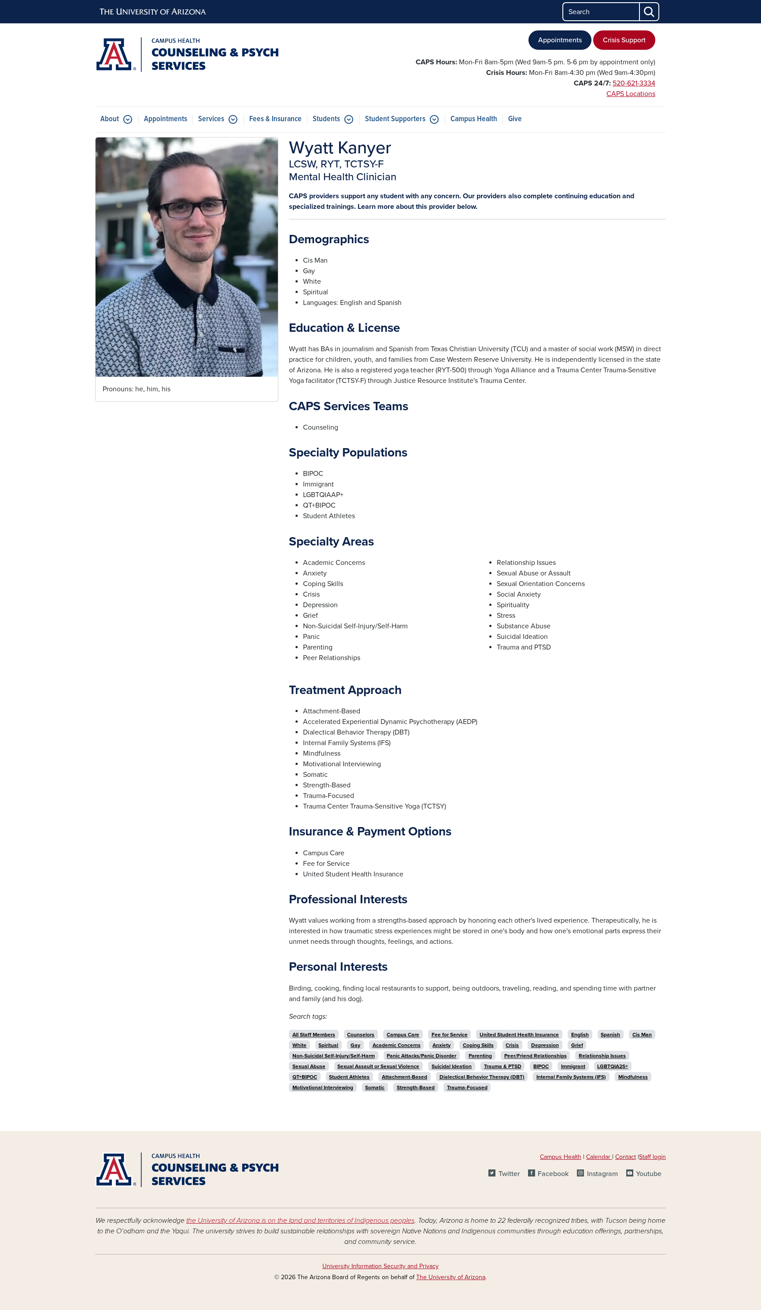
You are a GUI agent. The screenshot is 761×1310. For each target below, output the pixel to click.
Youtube (648, 1173)
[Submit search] (649, 11)
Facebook (553, 1173)
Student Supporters (395, 119)
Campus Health (474, 119)
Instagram (602, 1173)
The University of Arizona (450, 1277)
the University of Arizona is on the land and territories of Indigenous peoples (300, 1220)
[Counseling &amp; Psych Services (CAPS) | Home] (186, 54)
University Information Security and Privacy (380, 1266)
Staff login (652, 1157)
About (109, 119)
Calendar (599, 1157)
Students (326, 119)
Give (515, 119)
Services (211, 119)
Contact (625, 1157)
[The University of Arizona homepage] (153, 12)
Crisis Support (624, 40)
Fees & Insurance (275, 119)
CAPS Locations (630, 93)
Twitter (509, 1173)
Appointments (560, 40)
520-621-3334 (634, 83)
